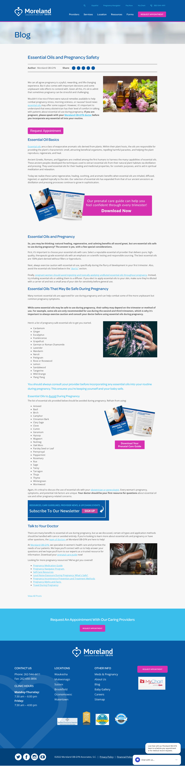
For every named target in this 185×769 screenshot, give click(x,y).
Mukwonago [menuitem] (62, 679)
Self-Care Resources (43, 572)
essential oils (34, 105)
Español (95, 5)
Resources (116, 14)
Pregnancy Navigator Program (49, 568)
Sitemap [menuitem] (100, 699)
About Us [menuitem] (100, 679)
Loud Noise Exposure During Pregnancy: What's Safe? (60, 575)
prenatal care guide (67, 554)
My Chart (141, 5)
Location (102, 14)
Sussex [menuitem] (58, 684)
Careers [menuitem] (99, 694)
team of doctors (57, 539)
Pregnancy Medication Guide (48, 565)
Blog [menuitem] (97, 684)
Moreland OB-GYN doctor (78, 115)
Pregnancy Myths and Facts (47, 581)
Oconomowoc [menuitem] (63, 694)
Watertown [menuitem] (61, 699)
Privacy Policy (106, 756)
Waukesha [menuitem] (61, 674)
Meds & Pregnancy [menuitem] (106, 674)
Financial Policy (124, 756)
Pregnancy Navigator (111, 5)
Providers (74, 14)
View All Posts (35, 595)
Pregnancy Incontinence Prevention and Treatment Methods (64, 578)
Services (88, 14)
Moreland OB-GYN (39, 544)
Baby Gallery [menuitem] (102, 689)
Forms (130, 14)
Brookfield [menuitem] (60, 689)
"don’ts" (75, 268)
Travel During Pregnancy (45, 585)
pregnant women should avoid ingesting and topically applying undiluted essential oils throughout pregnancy (91, 275)
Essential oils (34, 146)
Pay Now (129, 5)
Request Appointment (152, 14)
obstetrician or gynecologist (105, 489)
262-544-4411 (159, 5)
